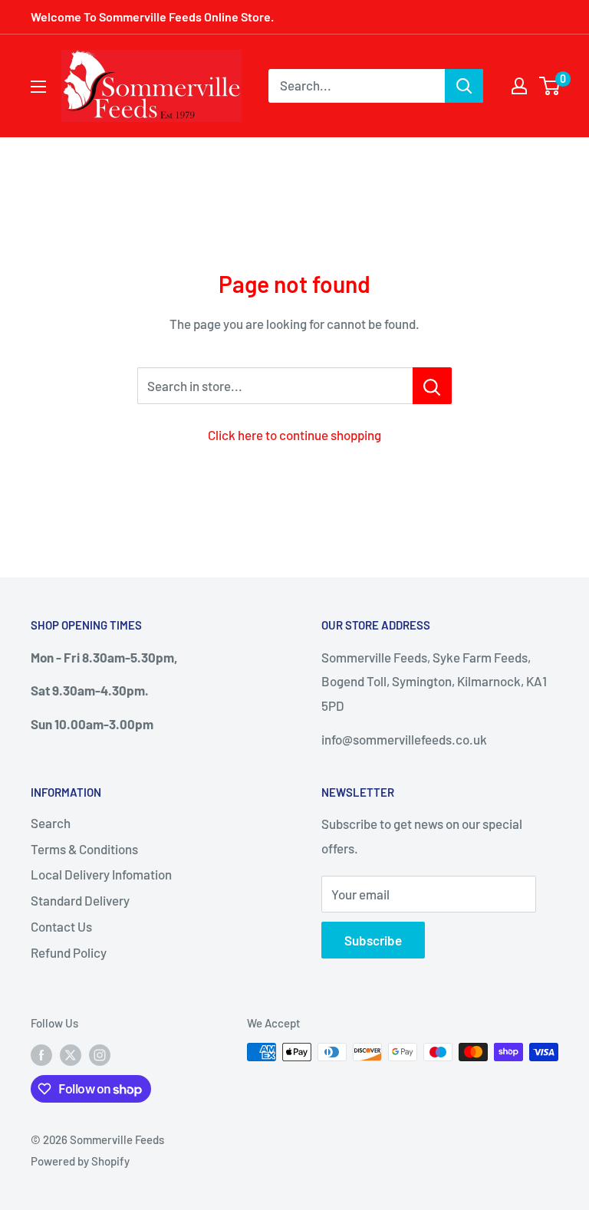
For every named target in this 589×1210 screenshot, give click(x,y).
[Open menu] (38, 87)
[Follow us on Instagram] (99, 1054)
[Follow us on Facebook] (41, 1054)
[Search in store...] (432, 385)
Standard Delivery (80, 900)
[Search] (464, 86)
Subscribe (373, 940)
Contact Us (61, 926)
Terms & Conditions (84, 849)
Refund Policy (69, 952)
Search (51, 822)
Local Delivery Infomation (101, 874)
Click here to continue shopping (294, 434)
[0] (550, 86)
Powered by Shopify (80, 1161)
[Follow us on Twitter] (70, 1054)
